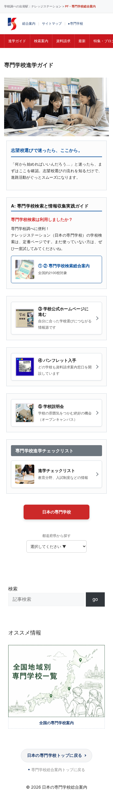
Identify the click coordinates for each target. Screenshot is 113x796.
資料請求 (63, 41)
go (95, 599)
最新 (82, 41)
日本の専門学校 (56, 511)
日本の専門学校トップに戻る (54, 755)
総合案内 (28, 23)
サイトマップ (52, 23)
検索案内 (41, 41)
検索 (13, 589)
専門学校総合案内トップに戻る (58, 769)
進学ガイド (17, 41)
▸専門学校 (75, 23)
